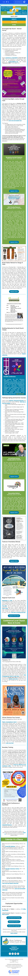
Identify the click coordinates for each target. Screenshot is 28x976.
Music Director (5, 914)
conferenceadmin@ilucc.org (15, 967)
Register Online (14, 191)
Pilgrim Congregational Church (9, 722)
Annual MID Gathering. (10, 846)
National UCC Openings (14, 925)
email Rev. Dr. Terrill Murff (11, 57)
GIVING (14, 24)
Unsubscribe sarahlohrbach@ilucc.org (14, 964)
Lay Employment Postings (14, 917)
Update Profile (8, 965)
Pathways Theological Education (16, 400)
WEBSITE (14, 19)
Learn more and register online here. (10, 883)
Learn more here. (20, 394)
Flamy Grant (5, 608)
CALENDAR (14, 22)
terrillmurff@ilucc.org (13, 61)
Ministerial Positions (14, 921)
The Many (4, 605)
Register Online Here (14, 615)
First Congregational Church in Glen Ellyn (14, 675)
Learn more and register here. (15, 120)
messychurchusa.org (7, 824)
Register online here (13, 678)
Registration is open (7, 600)
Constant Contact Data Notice (16, 965)
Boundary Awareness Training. (12, 868)
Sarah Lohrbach (13, 933)
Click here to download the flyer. (18, 612)
